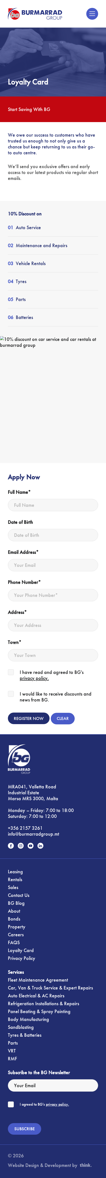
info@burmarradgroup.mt (33, 834)
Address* (17, 612)
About (14, 911)
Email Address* (23, 552)
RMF (12, 1059)
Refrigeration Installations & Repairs (43, 1003)
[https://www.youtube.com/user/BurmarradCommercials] (31, 846)
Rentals (15, 879)
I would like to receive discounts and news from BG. (55, 697)
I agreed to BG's (44, 1104)
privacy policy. (34, 678)
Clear (63, 718)
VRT (12, 1051)
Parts (13, 1043)
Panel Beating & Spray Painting (39, 1011)
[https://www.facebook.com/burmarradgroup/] (11, 846)
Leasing (15, 872)
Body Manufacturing (28, 1019)
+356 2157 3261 (25, 828)
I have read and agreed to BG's (52, 675)
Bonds (14, 919)
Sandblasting (21, 1027)
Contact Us (18, 895)
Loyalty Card (21, 950)
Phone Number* (24, 582)
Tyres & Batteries (24, 1035)
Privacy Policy (21, 958)
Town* (14, 642)
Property (16, 927)
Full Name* (19, 492)
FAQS (14, 942)
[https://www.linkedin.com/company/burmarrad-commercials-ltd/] (40, 846)
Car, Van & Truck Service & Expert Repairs (50, 988)
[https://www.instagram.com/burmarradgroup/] (21, 846)
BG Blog (16, 903)
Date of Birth (20, 522)
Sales (13, 887)
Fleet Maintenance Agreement (38, 980)
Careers (16, 935)
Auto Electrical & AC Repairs (36, 996)
